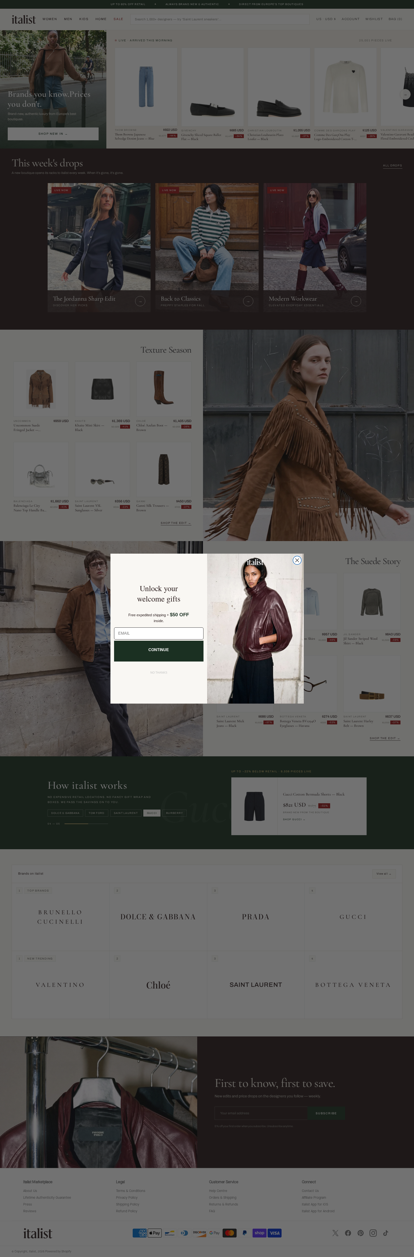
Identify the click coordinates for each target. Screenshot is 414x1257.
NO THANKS (158, 672)
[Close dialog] (297, 560)
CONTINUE (158, 650)
